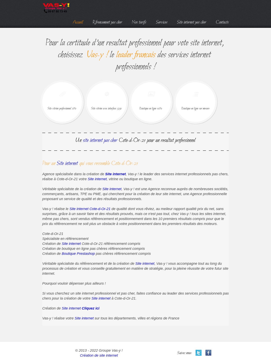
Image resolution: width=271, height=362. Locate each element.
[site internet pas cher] (191, 21)
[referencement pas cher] (107, 21)
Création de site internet (99, 355)
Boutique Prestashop (78, 254)
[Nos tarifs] (139, 21)
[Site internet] (67, 162)
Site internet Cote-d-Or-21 (90, 209)
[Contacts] (222, 21)
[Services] (161, 21)
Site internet (115, 174)
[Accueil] (78, 21)
